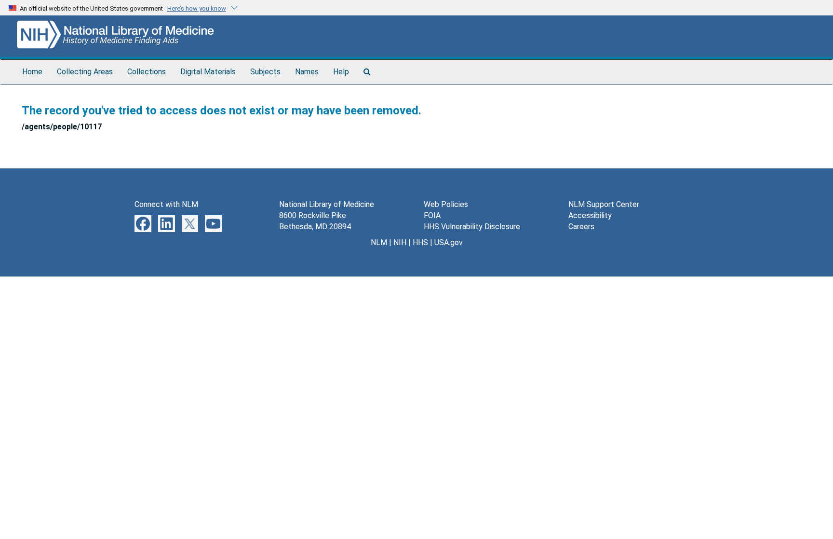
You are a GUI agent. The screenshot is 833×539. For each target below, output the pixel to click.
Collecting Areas (85, 71)
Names (307, 71)
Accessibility (590, 215)
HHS (420, 242)
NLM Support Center (603, 204)
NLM (379, 242)
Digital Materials (208, 71)
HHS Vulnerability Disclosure (472, 226)
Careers (581, 226)
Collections (146, 71)
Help (341, 71)
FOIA (432, 215)
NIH (399, 242)
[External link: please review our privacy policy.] (142, 223)
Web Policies (446, 204)
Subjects (265, 71)
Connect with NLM (166, 204)
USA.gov (448, 242)
